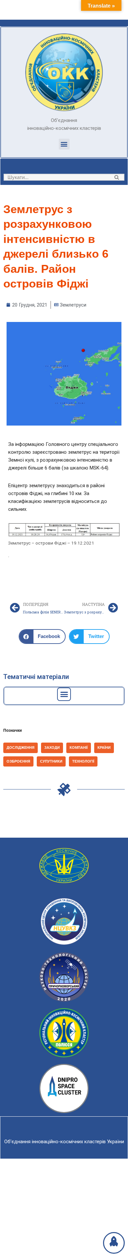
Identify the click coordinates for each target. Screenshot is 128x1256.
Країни (104, 747)
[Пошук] (117, 177)
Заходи (52, 747)
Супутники (51, 761)
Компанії (79, 747)
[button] (64, 144)
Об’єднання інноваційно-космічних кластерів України (64, 1142)
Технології (83, 761)
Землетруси (73, 305)
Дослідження (20, 747)
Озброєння (18, 761)
